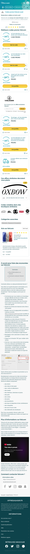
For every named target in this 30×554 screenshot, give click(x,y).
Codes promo (18, 7)
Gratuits (25, 7)
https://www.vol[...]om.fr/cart (12, 313)
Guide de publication (6, 524)
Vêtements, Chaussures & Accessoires (11, 223)
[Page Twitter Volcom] (9, 486)
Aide (2, 528)
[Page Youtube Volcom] (20, 486)
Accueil (3, 7)
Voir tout (25, 228)
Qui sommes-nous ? (6, 518)
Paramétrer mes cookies (7, 531)
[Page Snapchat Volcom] (25, 486)
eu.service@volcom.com (9, 481)
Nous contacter (5, 521)
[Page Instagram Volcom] (15, 486)
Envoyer (22, 108)
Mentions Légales (5, 537)
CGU (2, 534)
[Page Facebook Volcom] (4, 486)
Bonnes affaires (9, 7)
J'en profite (15, 86)
